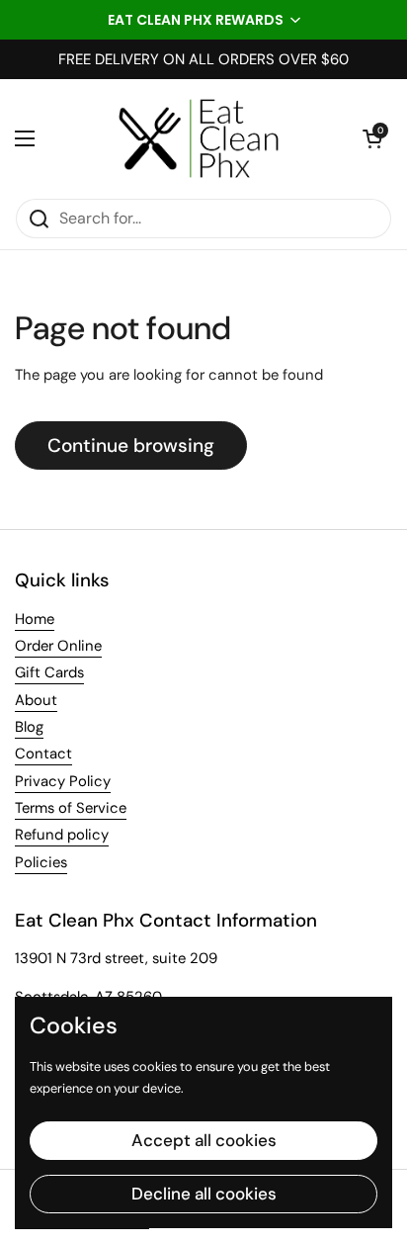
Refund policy (62, 834)
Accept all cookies (204, 1140)
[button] (203, 20)
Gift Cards (49, 672)
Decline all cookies (204, 1193)
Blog (29, 727)
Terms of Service (70, 808)
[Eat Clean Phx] (198, 138)
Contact (43, 753)
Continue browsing (130, 445)
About (36, 700)
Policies (41, 862)
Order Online (58, 646)
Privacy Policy (63, 781)
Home (34, 619)
